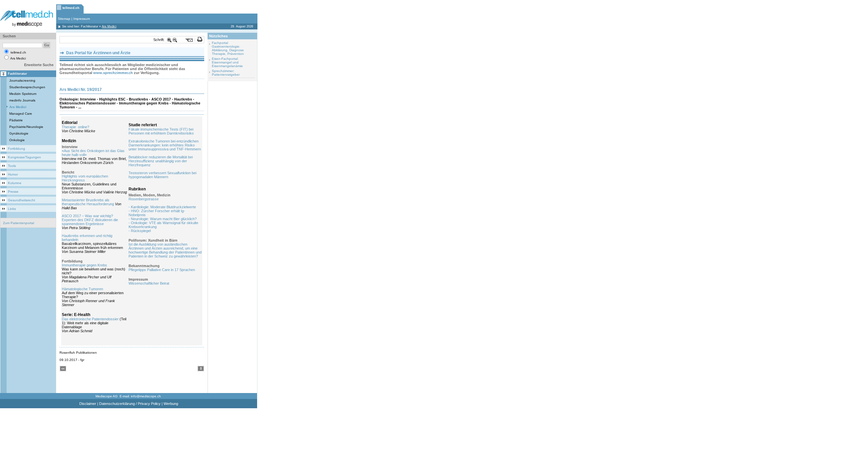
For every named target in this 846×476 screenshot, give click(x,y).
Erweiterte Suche (39, 65)
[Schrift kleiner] (175, 39)
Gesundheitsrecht (21, 200)
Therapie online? (75, 127)
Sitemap (64, 18)
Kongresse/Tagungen (24, 157)
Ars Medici (17, 107)
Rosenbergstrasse (144, 199)
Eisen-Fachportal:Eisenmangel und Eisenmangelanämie (227, 62)
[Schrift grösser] (169, 39)
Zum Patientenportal (18, 223)
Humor (13, 174)
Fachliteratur (89, 26)
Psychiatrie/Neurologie (26, 127)
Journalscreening (22, 80)
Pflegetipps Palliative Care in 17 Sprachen (162, 270)
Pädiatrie (16, 120)
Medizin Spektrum (22, 94)
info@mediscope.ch (146, 396)
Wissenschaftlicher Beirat (149, 283)
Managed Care (20, 113)
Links (12, 209)
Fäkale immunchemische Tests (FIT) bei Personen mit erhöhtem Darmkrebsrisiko (161, 131)
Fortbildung (16, 148)
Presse (13, 191)
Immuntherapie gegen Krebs (84, 265)
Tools (12, 166)
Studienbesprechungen (27, 87)
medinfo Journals (22, 100)
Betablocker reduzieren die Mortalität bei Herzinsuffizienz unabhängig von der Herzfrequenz (161, 161)
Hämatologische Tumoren (82, 289)
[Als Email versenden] (189, 39)
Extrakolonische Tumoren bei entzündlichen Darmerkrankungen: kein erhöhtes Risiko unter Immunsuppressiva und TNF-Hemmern (165, 145)
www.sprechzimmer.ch (113, 73)
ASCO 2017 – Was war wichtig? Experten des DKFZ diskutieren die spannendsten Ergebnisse (90, 220)
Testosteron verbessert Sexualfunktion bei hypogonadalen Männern (162, 175)
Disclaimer (87, 404)
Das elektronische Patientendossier (90, 319)
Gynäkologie (18, 133)
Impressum (81, 18)
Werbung (171, 404)
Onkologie (17, 140)
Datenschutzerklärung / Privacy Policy (130, 404)
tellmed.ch (70, 8)
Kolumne (14, 183)
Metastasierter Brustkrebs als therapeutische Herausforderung (88, 202)
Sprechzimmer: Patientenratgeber (226, 72)
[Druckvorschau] (199, 39)
